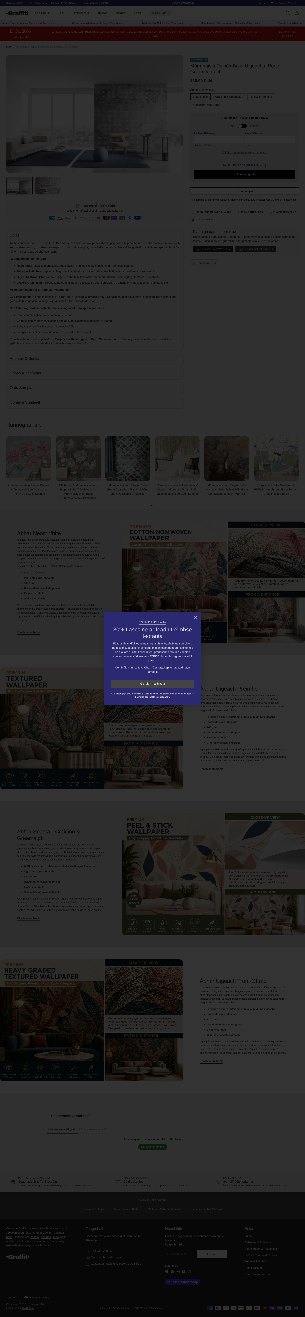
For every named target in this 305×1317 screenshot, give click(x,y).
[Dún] (195, 617)
